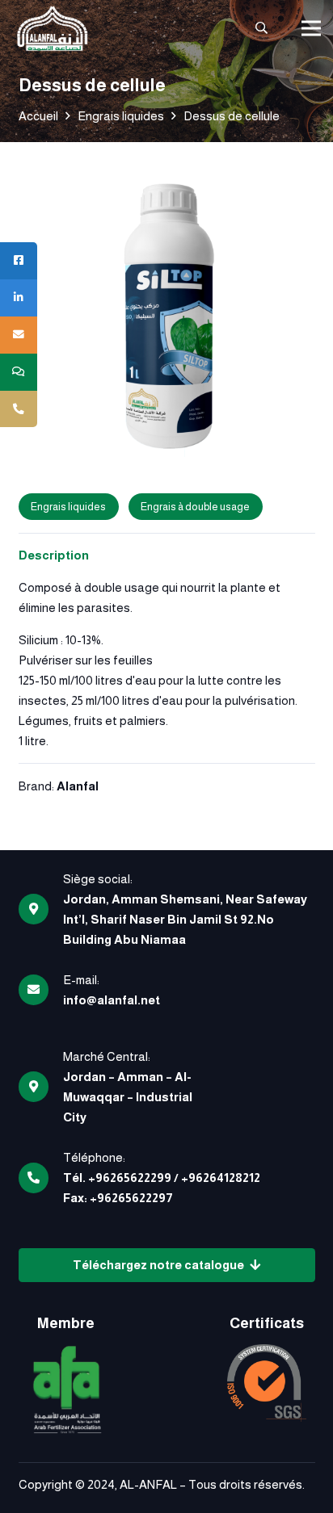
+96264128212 (220, 1177)
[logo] (52, 28)
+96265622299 (129, 1177)
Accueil (38, 116)
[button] (261, 28)
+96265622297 (131, 1198)
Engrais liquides (121, 116)
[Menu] (311, 28)
